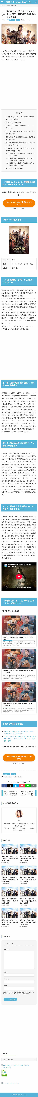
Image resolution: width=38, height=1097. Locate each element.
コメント (7, 949)
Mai (19, 820)
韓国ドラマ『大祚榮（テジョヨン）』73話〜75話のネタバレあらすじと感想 (19, 732)
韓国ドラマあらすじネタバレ (19, 2)
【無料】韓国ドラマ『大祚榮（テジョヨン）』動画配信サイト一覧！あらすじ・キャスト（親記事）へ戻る (20, 738)
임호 (15, 777)
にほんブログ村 (6, 1067)
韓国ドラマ (11, 20)
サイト (5, 986)
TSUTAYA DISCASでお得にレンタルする (19, 203)
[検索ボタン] (36, 2)
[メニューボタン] (2, 2)
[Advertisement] (19, 83)
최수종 (19, 777)
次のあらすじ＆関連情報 (14, 168)
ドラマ (18, 20)
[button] (4, 785)
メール (6, 979)
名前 (6, 972)
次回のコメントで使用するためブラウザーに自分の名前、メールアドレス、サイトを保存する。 (19, 992)
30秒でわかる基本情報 (13, 122)
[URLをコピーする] (33, 785)
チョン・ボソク (7, 777)
